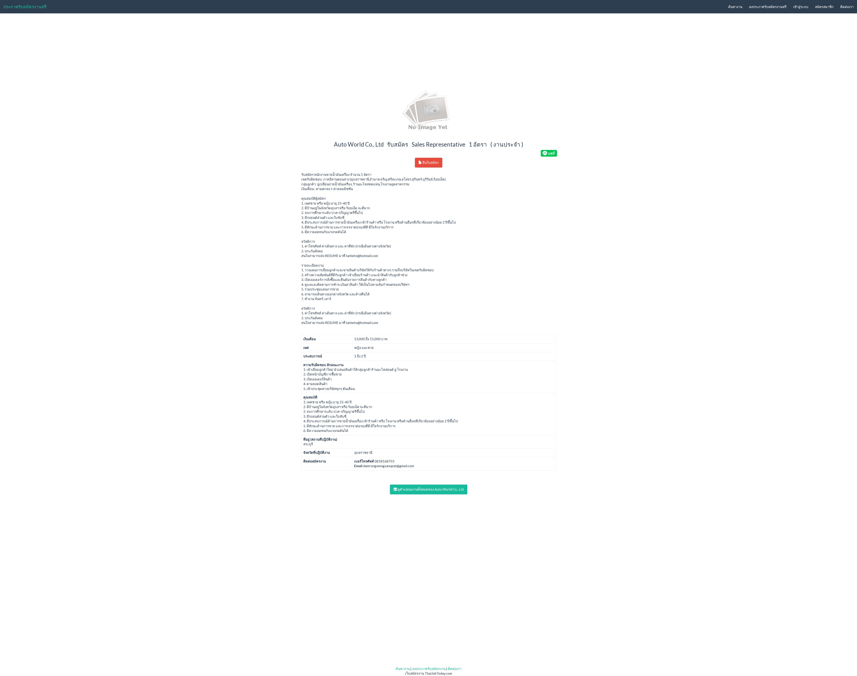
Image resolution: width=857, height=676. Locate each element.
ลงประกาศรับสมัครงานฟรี (767, 7)
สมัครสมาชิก (824, 7)
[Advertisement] (428, 50)
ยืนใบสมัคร (430, 162)
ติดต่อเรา (847, 7)
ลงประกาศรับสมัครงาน (428, 669)
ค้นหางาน (735, 7)
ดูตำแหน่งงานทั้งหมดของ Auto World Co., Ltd (430, 489)
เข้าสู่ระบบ (800, 7)
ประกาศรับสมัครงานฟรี (24, 6)
